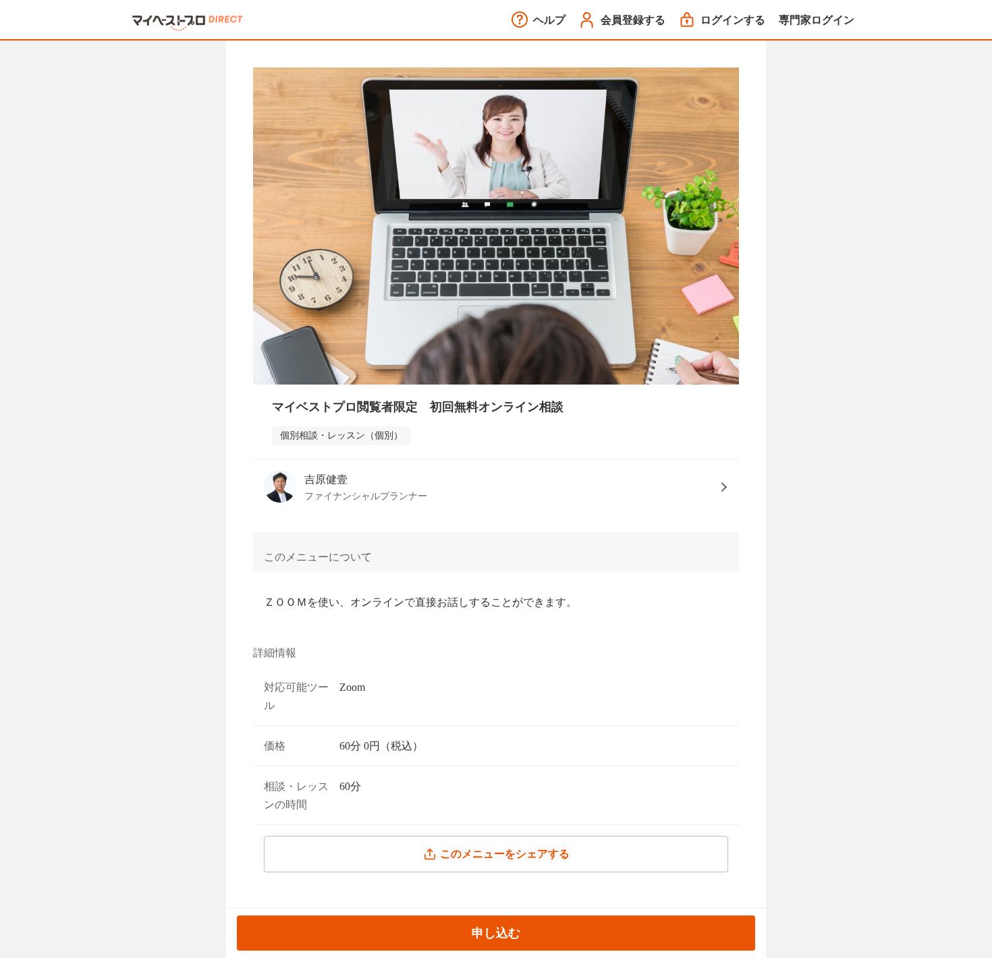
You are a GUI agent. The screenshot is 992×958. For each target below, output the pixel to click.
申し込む (496, 933)
